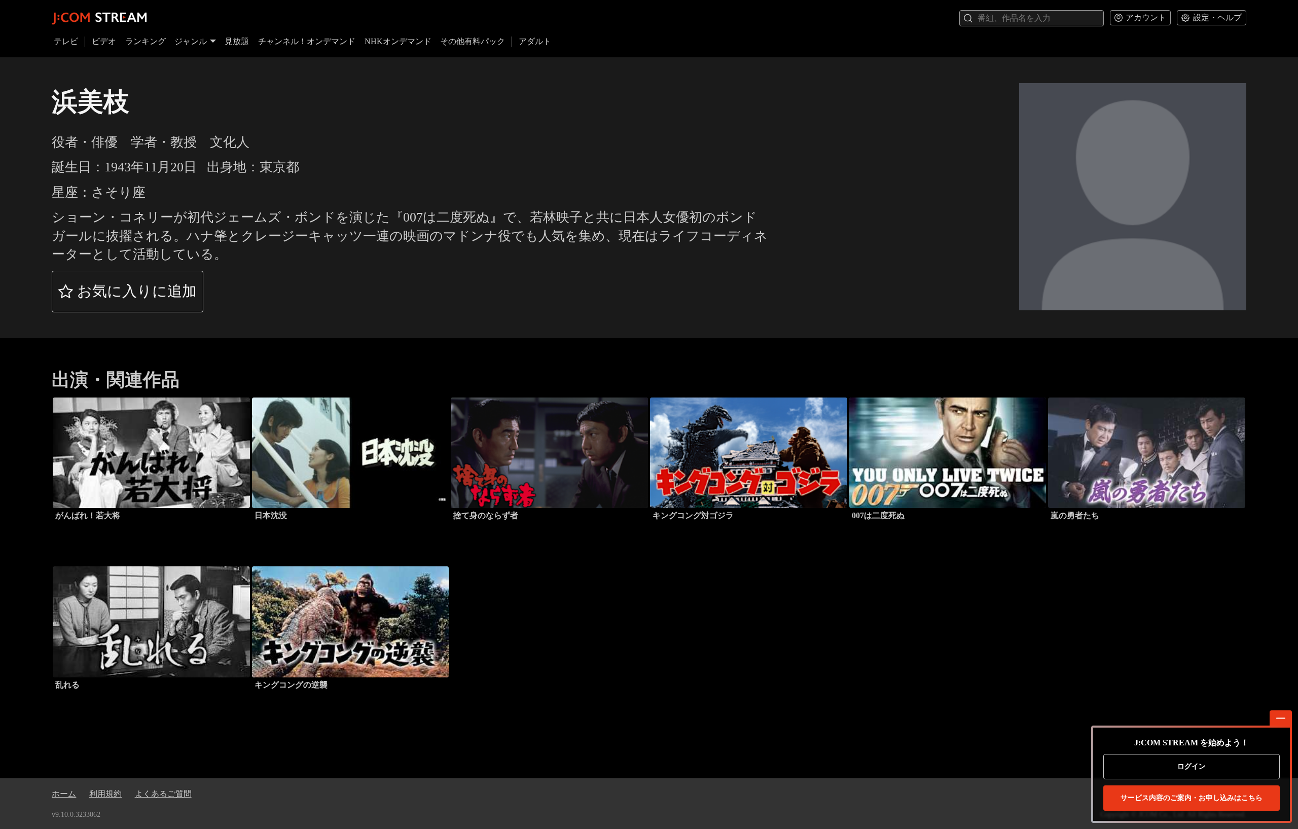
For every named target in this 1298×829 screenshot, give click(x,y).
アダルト (535, 41)
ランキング (145, 41)
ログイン (1191, 766)
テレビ (66, 41)
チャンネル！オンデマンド (306, 41)
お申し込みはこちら (1192, 798)
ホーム (64, 793)
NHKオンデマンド (398, 41)
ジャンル (190, 41)
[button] (127, 291)
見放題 (237, 41)
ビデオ (104, 41)
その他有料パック (472, 41)
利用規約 (105, 793)
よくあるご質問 (163, 793)
